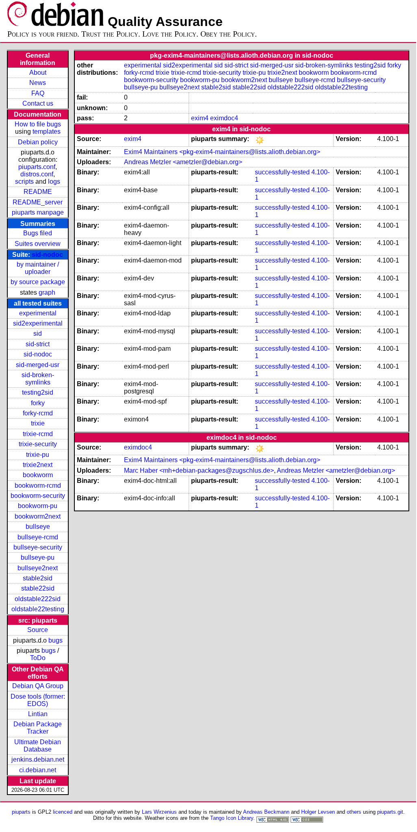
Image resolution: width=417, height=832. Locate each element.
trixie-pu (37, 454)
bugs (55, 640)
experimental (37, 313)
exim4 (199, 118)
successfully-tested (282, 172)
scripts (24, 181)
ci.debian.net (37, 770)
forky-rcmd (38, 413)
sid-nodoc (47, 254)
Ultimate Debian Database (37, 746)
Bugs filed (37, 233)
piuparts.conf (36, 166)
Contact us (37, 103)
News (37, 82)
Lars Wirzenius (159, 812)
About (37, 72)
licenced (62, 812)
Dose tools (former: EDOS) (38, 700)
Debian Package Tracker (37, 728)
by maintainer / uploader (38, 268)
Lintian (38, 713)
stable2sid (37, 578)
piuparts (21, 812)
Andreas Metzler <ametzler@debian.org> (183, 162)
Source (37, 629)
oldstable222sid (38, 598)
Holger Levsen (318, 812)
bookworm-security (38, 495)
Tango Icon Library (231, 818)
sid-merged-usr (37, 364)
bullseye (38, 526)
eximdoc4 (224, 118)
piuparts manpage (38, 212)
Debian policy (38, 142)
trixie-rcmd (38, 433)
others (354, 812)
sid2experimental (38, 323)
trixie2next (37, 464)
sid (37, 333)
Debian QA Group (37, 685)
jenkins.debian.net (37, 759)
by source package (38, 281)
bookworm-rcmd (38, 485)
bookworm (38, 474)
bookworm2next (38, 516)
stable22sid (37, 588)
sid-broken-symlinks (38, 378)
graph (47, 292)
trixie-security (38, 444)
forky (38, 403)
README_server (38, 202)
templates (47, 131)
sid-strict (38, 344)
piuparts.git (390, 812)
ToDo (38, 657)
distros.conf (36, 174)
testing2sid (37, 392)
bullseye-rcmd (37, 537)
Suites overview (38, 243)
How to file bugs (38, 124)
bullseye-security (37, 547)
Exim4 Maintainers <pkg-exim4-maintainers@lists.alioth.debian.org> (222, 151)
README (38, 191)
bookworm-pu (37, 505)
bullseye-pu (37, 557)
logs (54, 181)
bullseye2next (37, 568)
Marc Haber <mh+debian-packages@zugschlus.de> (199, 470)
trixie (38, 423)
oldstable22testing (37, 609)
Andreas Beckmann (266, 812)
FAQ (37, 93)
